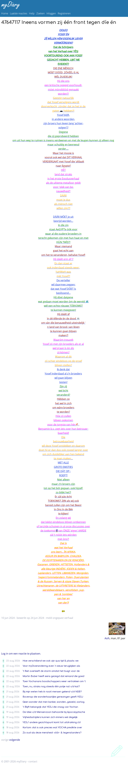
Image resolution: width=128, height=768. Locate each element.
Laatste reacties (18, 13)
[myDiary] (63, 5)
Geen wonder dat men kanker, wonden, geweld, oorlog (53, 702)
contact (32, 761)
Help (31, 13)
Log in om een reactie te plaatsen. (21, 653)
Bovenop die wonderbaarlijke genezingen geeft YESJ (53, 697)
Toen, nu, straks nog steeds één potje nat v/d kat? (51, 686)
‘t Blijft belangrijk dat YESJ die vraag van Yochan (50, 707)
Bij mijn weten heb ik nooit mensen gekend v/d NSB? (52, 691)
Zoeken (40, 13)
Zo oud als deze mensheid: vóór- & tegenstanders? (52, 732)
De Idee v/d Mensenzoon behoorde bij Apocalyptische (54, 712)
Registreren (64, 13)
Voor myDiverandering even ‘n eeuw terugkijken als (51, 666)
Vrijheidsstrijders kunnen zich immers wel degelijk (50, 717)
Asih (107, 638)
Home (4, 13)
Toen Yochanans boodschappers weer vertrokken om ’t (54, 681)
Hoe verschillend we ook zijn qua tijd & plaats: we (51, 660)
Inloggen (51, 13)
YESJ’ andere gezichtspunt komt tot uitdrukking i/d (52, 722)
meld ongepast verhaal (59, 618)
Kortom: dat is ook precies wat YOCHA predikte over (52, 727)
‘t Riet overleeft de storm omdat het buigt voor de (51, 671)
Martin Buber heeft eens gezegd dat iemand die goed (53, 676)
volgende (14, 739)
